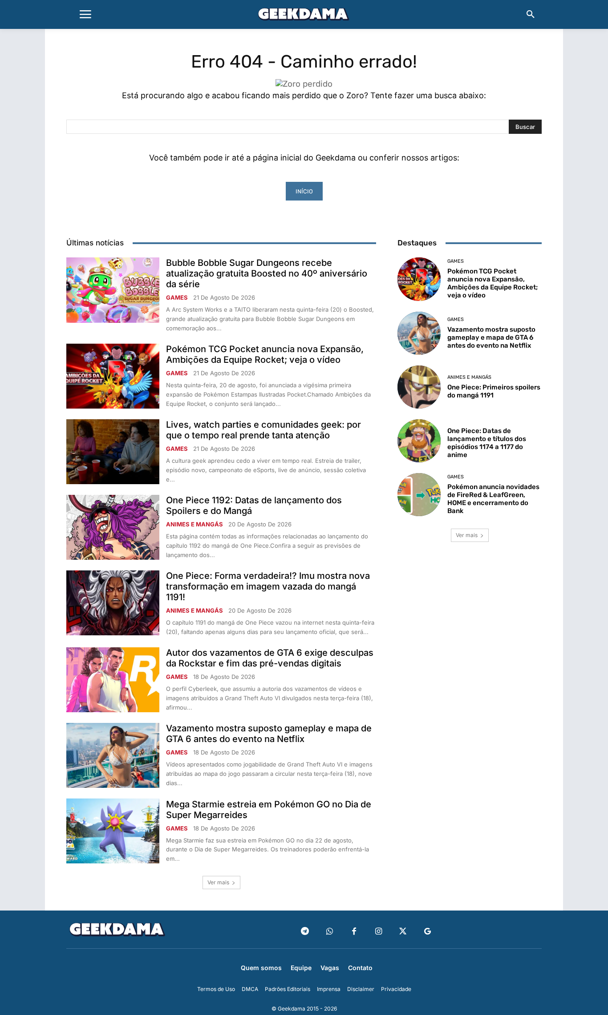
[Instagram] (379, 932)
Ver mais (218, 882)
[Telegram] (305, 932)
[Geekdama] (304, 15)
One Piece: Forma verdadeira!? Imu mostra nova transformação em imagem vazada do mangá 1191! (268, 586)
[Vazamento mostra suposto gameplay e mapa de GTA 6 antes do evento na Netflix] (112, 755)
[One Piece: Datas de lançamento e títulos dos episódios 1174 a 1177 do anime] (419, 440)
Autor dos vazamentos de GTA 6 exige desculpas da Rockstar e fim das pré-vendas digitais (269, 658)
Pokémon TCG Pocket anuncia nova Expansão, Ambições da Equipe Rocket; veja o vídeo (265, 354)
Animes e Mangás (194, 524)
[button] (530, 15)
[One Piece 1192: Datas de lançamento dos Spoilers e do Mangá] (112, 527)
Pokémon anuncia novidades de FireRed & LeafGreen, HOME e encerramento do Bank (493, 499)
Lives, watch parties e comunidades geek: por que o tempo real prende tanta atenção (263, 430)
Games (177, 298)
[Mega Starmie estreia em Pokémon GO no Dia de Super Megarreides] (112, 830)
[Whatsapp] (330, 932)
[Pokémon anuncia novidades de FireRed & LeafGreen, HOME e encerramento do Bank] (419, 494)
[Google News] (427, 932)
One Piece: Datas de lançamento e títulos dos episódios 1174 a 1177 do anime (486, 443)
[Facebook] (354, 932)
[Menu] (85, 14)
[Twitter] (403, 932)
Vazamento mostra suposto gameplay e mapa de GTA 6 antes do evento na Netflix (269, 733)
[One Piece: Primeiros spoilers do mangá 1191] (419, 387)
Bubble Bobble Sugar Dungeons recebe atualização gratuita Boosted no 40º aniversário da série (266, 273)
